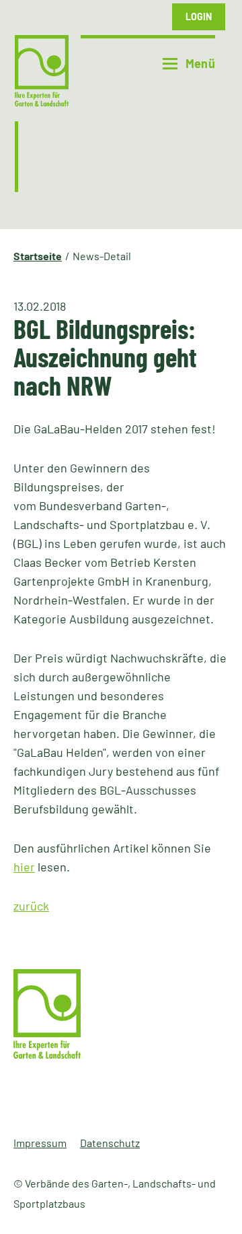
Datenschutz (110, 1142)
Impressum (40, 1142)
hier (24, 866)
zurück (31, 905)
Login (199, 16)
